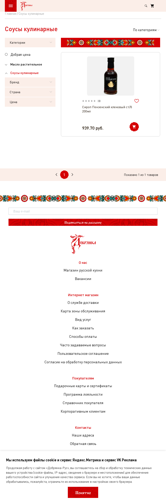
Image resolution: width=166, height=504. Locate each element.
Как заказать (83, 328)
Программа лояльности (83, 394)
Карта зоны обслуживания (83, 311)
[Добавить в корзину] (134, 126)
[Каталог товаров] (11, 6)
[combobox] (146, 30)
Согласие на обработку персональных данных (83, 362)
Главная (10, 13)
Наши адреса (83, 435)
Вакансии (83, 278)
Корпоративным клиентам (83, 411)
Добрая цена (20, 54)
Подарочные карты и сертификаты (83, 386)
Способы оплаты (83, 336)
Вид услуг (83, 319)
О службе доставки (83, 302)
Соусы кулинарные (24, 73)
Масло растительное (26, 64)
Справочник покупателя (83, 402)
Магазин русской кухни (83, 270)
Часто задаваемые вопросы (83, 345)
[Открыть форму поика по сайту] (146, 5)
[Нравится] (136, 101)
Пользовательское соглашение (83, 353)
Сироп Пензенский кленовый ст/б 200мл (107, 109)
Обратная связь (83, 443)
